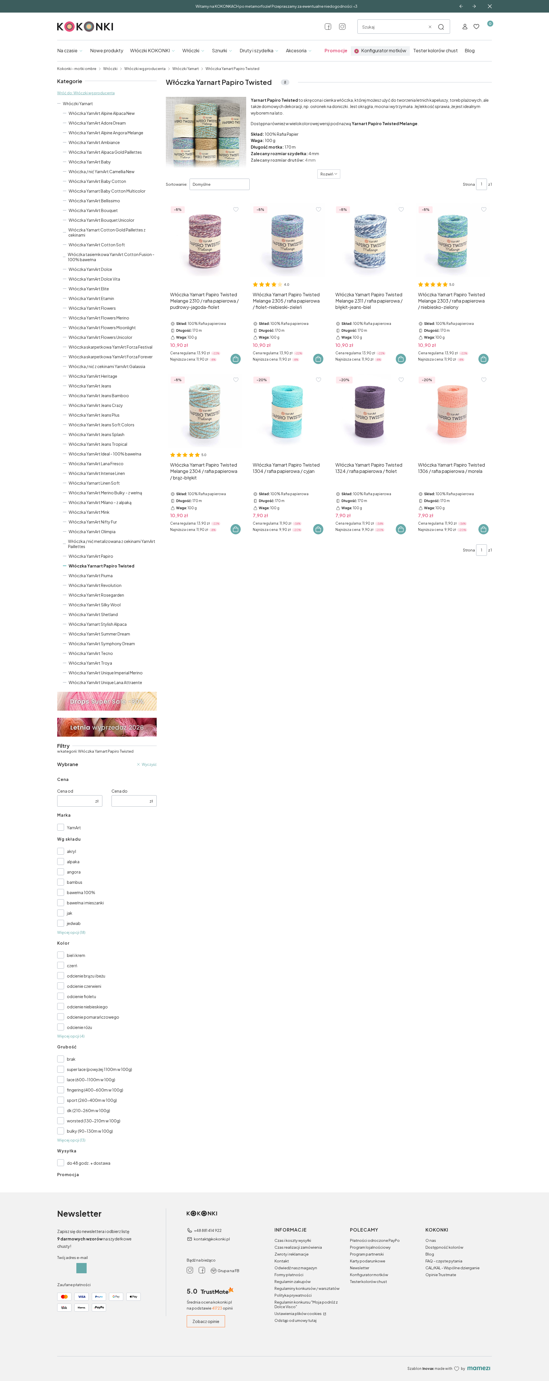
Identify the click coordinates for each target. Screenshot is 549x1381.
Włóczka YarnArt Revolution (95, 585)
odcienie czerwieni (84, 986)
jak (69, 913)
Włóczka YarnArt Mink (89, 512)
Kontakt (281, 1261)
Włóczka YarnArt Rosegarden (96, 594)
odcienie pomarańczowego (93, 1017)
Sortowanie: (176, 184)
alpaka (73, 861)
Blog (429, 1254)
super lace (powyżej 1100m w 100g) (99, 1069)
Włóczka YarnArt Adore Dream (97, 122)
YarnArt (74, 827)
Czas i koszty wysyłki (292, 1240)
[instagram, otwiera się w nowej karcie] (342, 27)
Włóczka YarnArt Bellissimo (94, 200)
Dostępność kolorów (444, 1247)
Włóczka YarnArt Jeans (90, 385)
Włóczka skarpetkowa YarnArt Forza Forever (111, 356)
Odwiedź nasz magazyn (295, 1268)
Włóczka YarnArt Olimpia (92, 531)
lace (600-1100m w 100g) (91, 1079)
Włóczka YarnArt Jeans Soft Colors (101, 424)
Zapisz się (81, 1268)
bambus (74, 882)
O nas (430, 1240)
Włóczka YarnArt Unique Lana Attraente (105, 682)
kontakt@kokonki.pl (212, 1239)
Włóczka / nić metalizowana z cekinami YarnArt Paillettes (111, 544)
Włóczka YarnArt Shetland (93, 614)
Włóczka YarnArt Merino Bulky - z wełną (105, 492)
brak (71, 1059)
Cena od (65, 791)
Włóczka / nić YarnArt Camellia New (101, 171)
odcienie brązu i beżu (86, 975)
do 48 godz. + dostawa (88, 1163)
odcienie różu (79, 1027)
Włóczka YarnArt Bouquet (93, 210)
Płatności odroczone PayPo (375, 1240)
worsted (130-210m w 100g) (93, 1120)
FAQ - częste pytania (443, 1261)
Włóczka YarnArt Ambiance (94, 142)
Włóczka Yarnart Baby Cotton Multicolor (107, 190)
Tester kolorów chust (368, 1281)
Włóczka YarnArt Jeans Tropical (98, 444)
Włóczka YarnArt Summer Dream (99, 633)
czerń (72, 965)
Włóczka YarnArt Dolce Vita (94, 278)
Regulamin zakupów (292, 1281)
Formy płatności (288, 1274)
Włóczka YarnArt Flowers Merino (99, 317)
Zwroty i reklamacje (291, 1254)
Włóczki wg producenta (145, 69)
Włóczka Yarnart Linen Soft (94, 482)
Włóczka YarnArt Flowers (92, 308)
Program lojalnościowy (370, 1247)
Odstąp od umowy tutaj (295, 1320)
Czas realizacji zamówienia (298, 1247)
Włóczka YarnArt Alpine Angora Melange (106, 132)
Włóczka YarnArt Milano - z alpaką (100, 502)
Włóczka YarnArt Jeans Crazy (96, 405)
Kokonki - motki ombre (76, 69)
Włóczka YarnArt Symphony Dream (102, 643)
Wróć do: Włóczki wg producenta (86, 93)
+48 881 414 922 (208, 1230)
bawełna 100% (81, 892)
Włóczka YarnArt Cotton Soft (97, 244)
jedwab (74, 923)
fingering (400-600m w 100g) (95, 1089)
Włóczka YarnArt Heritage (93, 376)
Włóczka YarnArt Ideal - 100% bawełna (105, 453)
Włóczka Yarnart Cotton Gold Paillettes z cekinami (107, 232)
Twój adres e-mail (72, 1257)
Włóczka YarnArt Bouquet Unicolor (101, 220)
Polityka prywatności (293, 1295)
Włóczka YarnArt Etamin (91, 298)
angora (74, 871)
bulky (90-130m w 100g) (90, 1131)
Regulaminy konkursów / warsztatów (306, 1288)
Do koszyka (235, 359)
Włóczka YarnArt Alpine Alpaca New (102, 113)
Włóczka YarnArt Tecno (91, 653)
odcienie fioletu (81, 996)
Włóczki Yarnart (185, 69)
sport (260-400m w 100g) (92, 1100)
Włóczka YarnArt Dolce (90, 269)
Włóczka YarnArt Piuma (91, 575)
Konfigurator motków (369, 1274)
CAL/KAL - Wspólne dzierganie (452, 1268)
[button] (441, 27)
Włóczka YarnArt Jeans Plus (94, 414)
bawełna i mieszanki (85, 902)
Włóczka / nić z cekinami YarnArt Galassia (107, 366)
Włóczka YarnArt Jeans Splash (96, 434)
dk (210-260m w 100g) (88, 1110)
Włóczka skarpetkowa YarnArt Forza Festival (110, 346)
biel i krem (76, 955)
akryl (71, 851)
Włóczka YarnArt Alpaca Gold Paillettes (105, 152)
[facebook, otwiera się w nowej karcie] (328, 27)
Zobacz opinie (205, 1321)
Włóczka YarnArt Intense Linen (97, 473)
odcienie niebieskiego (87, 1006)
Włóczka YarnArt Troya (90, 662)
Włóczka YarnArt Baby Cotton (97, 181)
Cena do (120, 791)
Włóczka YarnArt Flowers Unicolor (100, 337)
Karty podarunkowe (367, 1261)
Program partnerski (367, 1254)
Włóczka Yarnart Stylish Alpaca (98, 624)
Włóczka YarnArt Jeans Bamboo (99, 395)
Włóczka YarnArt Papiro (91, 556)
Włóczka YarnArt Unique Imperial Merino (106, 672)
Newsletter (359, 1268)
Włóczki (110, 69)
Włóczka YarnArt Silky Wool (95, 604)
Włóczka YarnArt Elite (89, 288)
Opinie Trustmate (440, 1274)
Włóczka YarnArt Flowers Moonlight (102, 327)
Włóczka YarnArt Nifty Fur (93, 521)
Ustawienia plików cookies (298, 1313)
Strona (469, 184)
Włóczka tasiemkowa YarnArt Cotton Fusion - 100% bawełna (111, 257)
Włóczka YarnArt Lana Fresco (96, 463)
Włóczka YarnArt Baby (90, 161)
